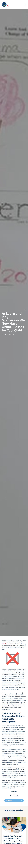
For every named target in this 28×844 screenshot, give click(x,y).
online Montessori (6, 644)
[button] (25, 4)
